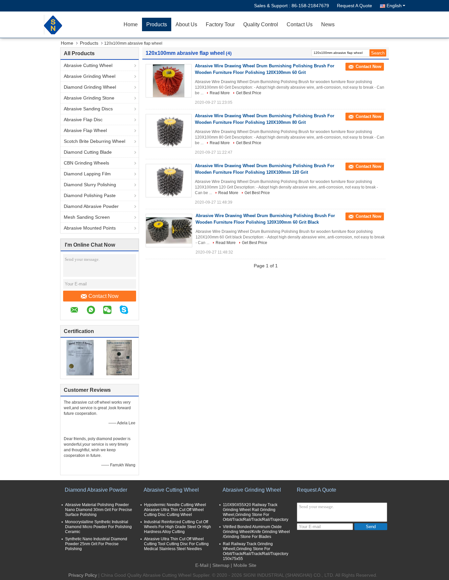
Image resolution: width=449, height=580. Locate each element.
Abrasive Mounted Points (90, 228)
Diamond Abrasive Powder (91, 206)
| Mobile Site (243, 565)
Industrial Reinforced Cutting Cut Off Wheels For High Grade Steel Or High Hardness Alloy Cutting (177, 527)
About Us (186, 24)
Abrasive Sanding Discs (88, 108)
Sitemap (220, 565)
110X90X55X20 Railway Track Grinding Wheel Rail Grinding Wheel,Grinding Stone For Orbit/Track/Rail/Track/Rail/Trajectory (255, 512)
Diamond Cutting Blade (88, 152)
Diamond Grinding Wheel (90, 87)
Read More (220, 93)
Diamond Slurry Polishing (90, 184)
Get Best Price (248, 93)
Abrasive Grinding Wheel (89, 76)
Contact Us (300, 24)
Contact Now (103, 296)
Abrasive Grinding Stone (89, 97)
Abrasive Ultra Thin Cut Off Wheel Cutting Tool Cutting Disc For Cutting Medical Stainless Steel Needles (176, 544)
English (394, 5)
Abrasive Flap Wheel (85, 130)
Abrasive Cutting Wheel (88, 65)
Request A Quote (354, 5)
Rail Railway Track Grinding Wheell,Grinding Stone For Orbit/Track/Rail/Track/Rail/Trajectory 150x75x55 (255, 551)
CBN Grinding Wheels (86, 163)
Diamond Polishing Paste (90, 195)
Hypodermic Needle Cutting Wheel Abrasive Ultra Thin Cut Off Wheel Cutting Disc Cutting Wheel (175, 509)
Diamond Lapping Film (87, 173)
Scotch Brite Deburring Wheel (94, 141)
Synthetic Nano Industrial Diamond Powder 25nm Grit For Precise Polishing (96, 544)
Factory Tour (220, 24)
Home (131, 24)
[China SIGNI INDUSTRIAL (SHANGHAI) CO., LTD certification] (80, 357)
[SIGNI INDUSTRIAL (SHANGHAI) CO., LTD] (81, 24)
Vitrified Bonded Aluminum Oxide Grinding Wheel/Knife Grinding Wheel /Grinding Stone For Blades (256, 531)
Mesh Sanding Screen (87, 217)
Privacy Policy (82, 575)
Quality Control (260, 24)
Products (156, 24)
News (328, 24)
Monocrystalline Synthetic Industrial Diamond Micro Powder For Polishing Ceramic (98, 527)
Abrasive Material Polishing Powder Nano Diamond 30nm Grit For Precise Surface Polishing (98, 509)
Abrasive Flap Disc (83, 119)
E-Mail (201, 565)
